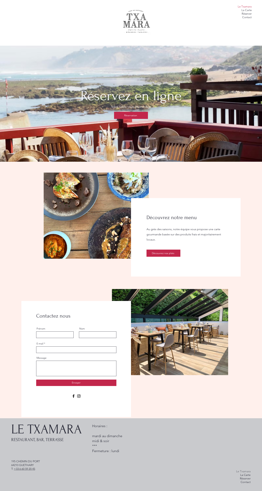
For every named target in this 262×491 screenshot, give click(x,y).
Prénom (41, 328)
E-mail (40, 343)
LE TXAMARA (46, 429)
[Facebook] (73, 396)
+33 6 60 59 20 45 (24, 468)
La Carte (247, 10)
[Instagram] (79, 396)
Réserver (247, 13)
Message (42, 358)
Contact (247, 17)
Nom (82, 328)
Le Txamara (245, 6)
